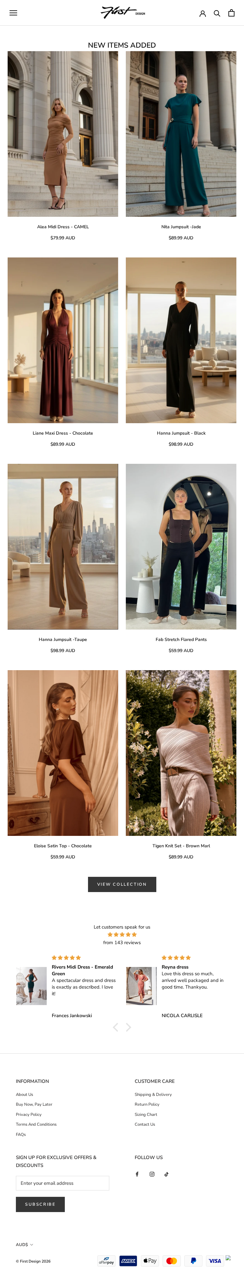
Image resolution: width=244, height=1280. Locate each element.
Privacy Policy (29, 1114)
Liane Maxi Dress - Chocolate (63, 433)
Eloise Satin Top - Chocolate (63, 846)
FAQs (21, 1134)
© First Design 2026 (33, 1261)
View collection (122, 884)
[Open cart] (231, 13)
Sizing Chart (146, 1114)
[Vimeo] (167, 1174)
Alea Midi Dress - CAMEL (63, 227)
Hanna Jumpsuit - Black (181, 433)
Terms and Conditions (36, 1124)
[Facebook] (137, 1174)
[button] (117, 1027)
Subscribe (40, 1204)
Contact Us (145, 1124)
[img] (122, 935)
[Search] (217, 13)
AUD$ (22, 1245)
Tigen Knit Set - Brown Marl (181, 846)
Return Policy (147, 1104)
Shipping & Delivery (153, 1094)
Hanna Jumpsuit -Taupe (63, 640)
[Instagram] (152, 1174)
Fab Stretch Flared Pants (181, 640)
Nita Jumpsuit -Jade (181, 227)
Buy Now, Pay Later (34, 1104)
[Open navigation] (13, 13)
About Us (24, 1094)
